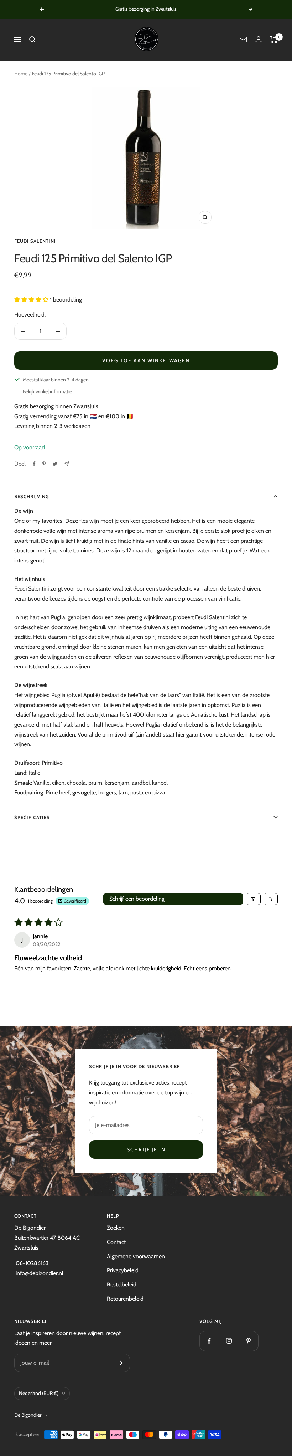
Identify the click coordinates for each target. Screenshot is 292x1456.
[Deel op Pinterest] (44, 463)
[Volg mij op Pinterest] (248, 1341)
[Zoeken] (32, 39)
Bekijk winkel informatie (47, 391)
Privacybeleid (123, 1270)
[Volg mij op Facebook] (209, 1341)
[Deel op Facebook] (34, 463)
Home (20, 73)
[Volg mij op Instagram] (229, 1341)
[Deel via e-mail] (66, 463)
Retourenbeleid (125, 1298)
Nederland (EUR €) (38, 1393)
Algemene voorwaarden (136, 1256)
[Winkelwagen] (274, 39)
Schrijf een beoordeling (137, 898)
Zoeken (116, 1227)
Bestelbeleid (121, 1284)
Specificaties (32, 817)
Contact (116, 1242)
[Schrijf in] (120, 1362)
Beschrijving (31, 496)
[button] (32, 299)
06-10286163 (31, 1263)
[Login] (258, 39)
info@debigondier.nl (38, 1273)
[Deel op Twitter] (55, 463)
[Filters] (253, 899)
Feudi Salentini (35, 241)
